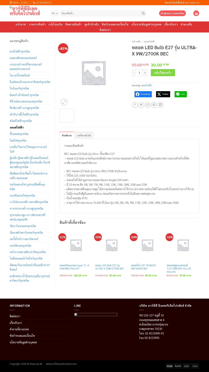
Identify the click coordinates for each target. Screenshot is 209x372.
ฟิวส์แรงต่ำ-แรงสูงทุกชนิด (24, 108)
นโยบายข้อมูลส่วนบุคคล (146, 24)
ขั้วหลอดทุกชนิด (19, 134)
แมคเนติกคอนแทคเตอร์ (23, 58)
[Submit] (143, 13)
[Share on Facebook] (135, 105)
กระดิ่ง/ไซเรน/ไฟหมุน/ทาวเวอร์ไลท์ (28, 149)
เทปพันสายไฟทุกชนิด (22, 195)
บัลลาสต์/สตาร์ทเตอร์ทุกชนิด (26, 232)
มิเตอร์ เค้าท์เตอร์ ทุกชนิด (24, 95)
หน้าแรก (20, 24)
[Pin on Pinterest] (154, 105)
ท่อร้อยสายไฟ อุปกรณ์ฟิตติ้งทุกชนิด (27, 186)
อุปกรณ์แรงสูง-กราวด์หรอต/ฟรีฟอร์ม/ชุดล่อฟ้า (27, 217)
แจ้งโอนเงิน (56, 24)
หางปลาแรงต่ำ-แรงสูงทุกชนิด (26, 208)
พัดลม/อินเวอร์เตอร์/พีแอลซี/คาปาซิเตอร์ (30, 267)
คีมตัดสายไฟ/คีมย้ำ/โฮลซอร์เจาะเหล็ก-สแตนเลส (28, 175)
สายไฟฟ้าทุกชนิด (20, 51)
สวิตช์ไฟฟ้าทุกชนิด (21, 121)
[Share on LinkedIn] (160, 105)
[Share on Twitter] (141, 105)
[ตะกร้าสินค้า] (196, 13)
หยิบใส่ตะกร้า (163, 72)
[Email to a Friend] (148, 105)
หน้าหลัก (136, 41)
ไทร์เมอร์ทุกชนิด (19, 88)
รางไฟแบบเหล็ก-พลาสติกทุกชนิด (29, 202)
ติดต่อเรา (105, 30)
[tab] (67, 135)
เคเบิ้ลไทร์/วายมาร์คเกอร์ (24, 239)
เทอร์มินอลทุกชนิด (20, 245)
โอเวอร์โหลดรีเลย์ (20, 75)
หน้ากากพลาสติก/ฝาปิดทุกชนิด (28, 252)
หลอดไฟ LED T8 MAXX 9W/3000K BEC (143, 267)
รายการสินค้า (37, 24)
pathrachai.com (68, 363)
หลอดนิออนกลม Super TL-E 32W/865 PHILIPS (74, 267)
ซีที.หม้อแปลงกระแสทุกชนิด (26, 101)
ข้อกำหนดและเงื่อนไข (115, 24)
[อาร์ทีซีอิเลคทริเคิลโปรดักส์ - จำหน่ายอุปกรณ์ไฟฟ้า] (28, 13)
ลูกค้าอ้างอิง (91, 24)
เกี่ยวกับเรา (171, 24)
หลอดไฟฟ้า (17, 127)
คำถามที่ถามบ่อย (19, 329)
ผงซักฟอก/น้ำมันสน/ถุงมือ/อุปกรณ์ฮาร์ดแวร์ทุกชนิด (30, 278)
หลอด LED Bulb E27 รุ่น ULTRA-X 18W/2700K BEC (109, 267)
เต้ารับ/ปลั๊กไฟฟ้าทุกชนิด (24, 114)
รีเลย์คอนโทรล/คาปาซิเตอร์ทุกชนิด (30, 82)
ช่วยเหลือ (186, 24)
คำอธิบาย (67, 135)
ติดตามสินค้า (73, 24)
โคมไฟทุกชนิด (18, 140)
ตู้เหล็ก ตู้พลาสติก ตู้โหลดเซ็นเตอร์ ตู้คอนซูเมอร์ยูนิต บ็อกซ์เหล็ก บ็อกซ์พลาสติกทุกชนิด (30, 162)
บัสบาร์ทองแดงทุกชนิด (23, 226)
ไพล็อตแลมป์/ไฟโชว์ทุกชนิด (26, 258)
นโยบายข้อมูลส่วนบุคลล (23, 342)
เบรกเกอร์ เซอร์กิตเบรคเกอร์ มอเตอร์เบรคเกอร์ (26, 66)
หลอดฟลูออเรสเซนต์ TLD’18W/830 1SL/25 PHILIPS (179, 268)
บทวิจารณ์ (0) (84, 135)
